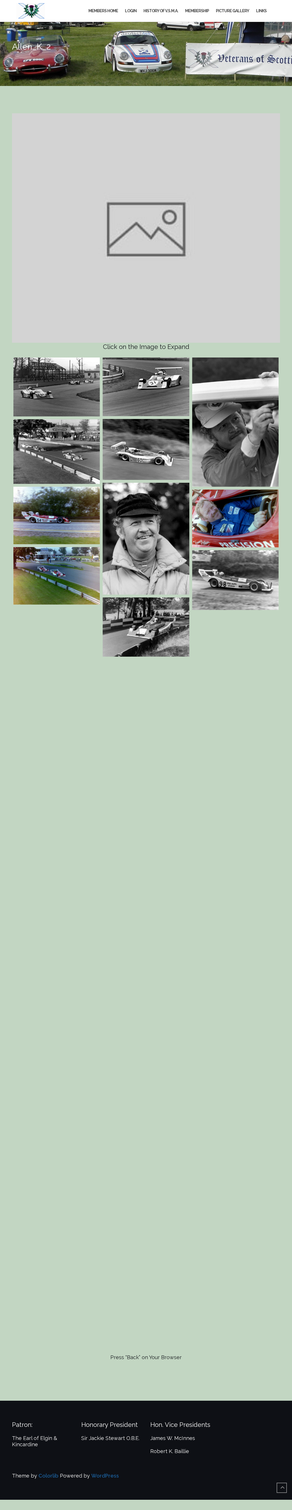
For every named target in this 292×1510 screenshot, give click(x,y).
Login (131, 11)
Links (261, 11)
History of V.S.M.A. (160, 11)
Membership (197, 11)
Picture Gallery (232, 11)
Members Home (103, 11)
